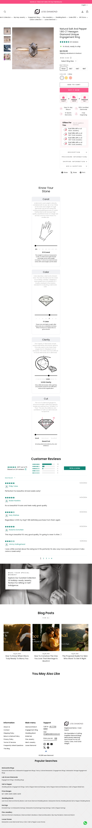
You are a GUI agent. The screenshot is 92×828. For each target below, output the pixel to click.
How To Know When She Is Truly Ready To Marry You (17, 657)
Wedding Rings (19, 780)
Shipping (62, 53)
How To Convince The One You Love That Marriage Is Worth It (46, 658)
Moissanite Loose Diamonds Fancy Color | (15, 822)
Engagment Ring (34, 17)
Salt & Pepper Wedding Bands (80, 801)
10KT (70, 69)
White (62, 78)
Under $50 (72, 17)
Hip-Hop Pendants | (58, 815)
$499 (19, 794)
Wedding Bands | (7, 787)
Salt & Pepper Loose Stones (36, 822)
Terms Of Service (10, 742)
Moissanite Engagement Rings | (26, 770)
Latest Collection (36, 20)
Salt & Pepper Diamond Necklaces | (58, 787)
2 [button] (43, 558)
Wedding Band (61, 17)
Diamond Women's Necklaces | (11, 815)
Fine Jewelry (29, 739)
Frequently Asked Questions (13, 745)
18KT (84, 69)
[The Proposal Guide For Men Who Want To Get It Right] (74, 637)
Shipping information (74, 161)
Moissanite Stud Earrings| (34, 808)
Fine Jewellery (48, 17)
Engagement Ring (31, 730)
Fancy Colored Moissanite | (44, 770)
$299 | (11, 794)
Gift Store (82, 17)
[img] (10, 483)
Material (64, 65)
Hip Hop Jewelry (19, 17)
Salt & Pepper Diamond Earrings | (36, 787)
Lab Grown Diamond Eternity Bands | (13, 801)
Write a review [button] (74, 468)
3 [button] (46, 558)
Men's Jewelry (30, 742)
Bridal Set (28, 736)
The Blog (7, 749)
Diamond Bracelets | (45, 815)
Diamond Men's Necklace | (30, 815)
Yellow (66, 78)
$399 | (15, 794)
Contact (7, 730)
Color (66, 74)
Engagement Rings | (60, 770)
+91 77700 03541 (49, 727)
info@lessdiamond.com (51, 734)
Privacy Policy (8, 739)
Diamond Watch (31, 727)
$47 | (3, 794)
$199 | (7, 794)
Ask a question (74, 166)
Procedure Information (74, 157)
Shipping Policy (9, 733)
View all (46, 618)
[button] (65, 42)
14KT (77, 69)
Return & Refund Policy (12, 736)
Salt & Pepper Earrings (58, 808)
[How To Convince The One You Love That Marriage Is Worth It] (46, 637)
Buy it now (74, 90)
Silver (63, 69)
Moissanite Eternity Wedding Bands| (60, 801)
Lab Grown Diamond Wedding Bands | (36, 801)
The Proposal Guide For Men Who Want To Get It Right (75, 657)
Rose (70, 78)
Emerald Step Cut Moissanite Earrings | (14, 808)
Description (74, 152)
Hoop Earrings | (46, 808)
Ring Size (64, 58)
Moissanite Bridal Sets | (9, 770)
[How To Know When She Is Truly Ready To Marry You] (17, 637)
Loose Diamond (50, 20)
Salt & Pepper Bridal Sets (76, 787)
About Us (7, 727)
